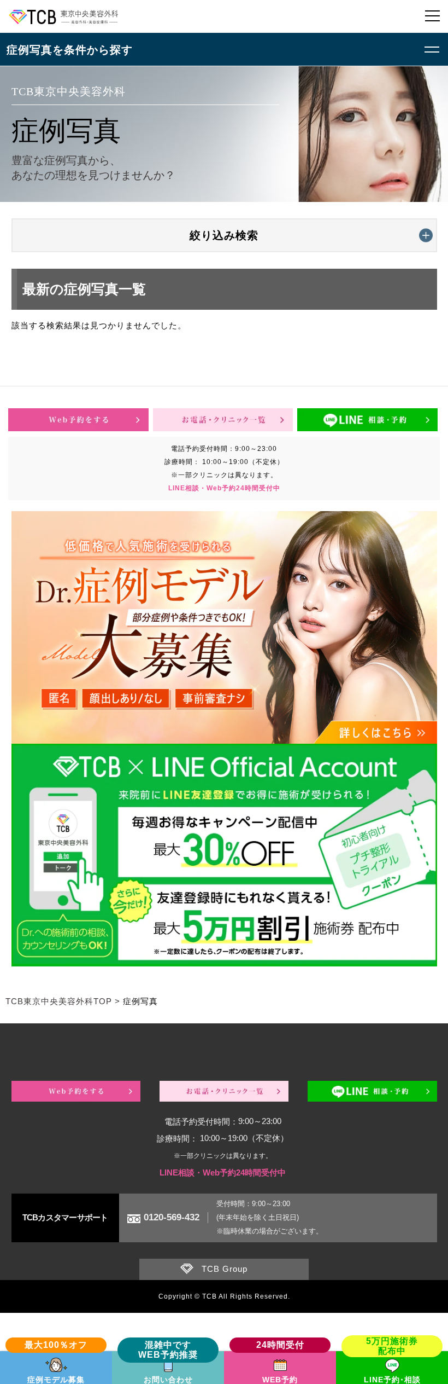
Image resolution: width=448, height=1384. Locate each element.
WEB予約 (280, 1379)
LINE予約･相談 (392, 1379)
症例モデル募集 (56, 1379)
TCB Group (224, 1268)
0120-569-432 (171, 1217)
